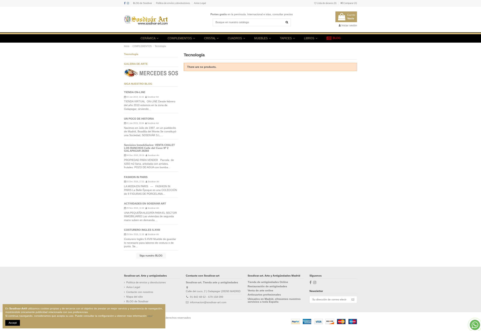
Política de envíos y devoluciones (173, 3)
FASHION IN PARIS (135, 177)
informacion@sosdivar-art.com (208, 302)
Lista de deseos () (326, 3)
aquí (150, 315)
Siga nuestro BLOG (151, 255)
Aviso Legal (200, 3)
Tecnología (131, 54)
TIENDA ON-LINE (134, 92)
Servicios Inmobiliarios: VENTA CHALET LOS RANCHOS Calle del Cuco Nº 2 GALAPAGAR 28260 (149, 147)
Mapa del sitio (134, 296)
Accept (13, 322)
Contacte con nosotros (139, 291)
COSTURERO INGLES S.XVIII (142, 229)
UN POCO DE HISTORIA (139, 118)
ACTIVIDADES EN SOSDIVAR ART (145, 203)
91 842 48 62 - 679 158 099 (206, 296)
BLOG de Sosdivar (143, 3)
